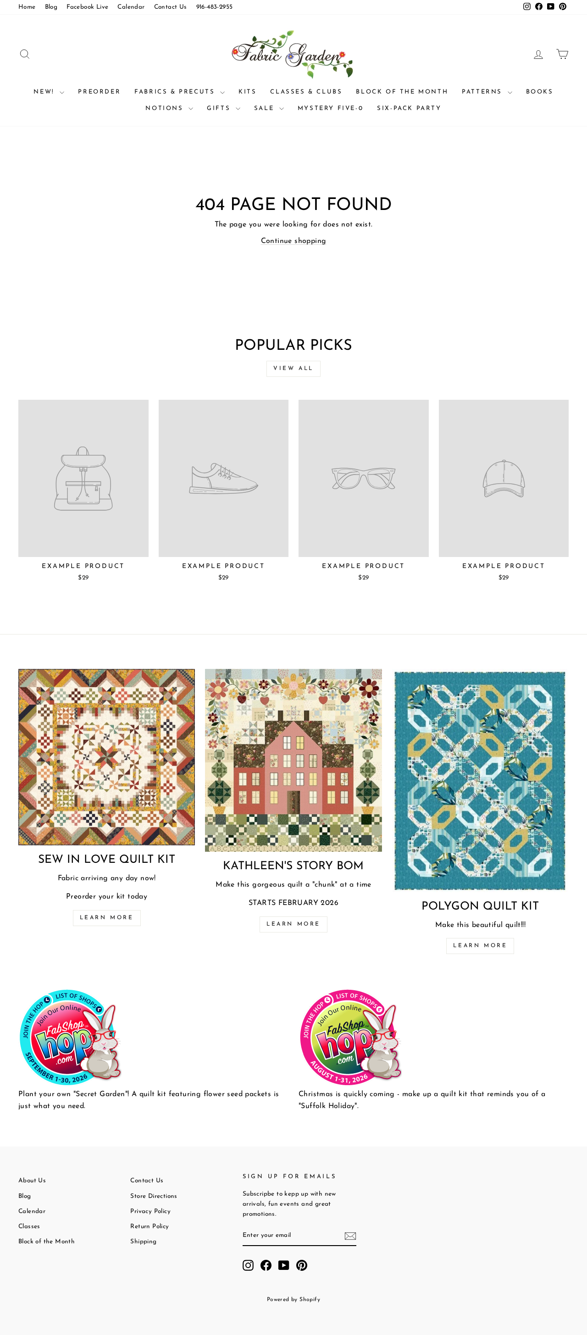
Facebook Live (87, 7)
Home (27, 7)
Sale (265, 108)
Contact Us (170, 7)
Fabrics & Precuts (176, 92)
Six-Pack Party (409, 108)
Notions (165, 108)
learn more (293, 924)
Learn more (107, 918)
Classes (29, 1227)
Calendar (130, 7)
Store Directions (153, 1196)
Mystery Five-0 (330, 108)
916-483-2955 (214, 7)
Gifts (220, 108)
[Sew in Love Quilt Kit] (106, 757)
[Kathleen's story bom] (293, 760)
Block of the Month (402, 92)
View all (293, 368)
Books (540, 92)
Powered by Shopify (293, 1299)
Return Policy (149, 1227)
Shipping (143, 1242)
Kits (247, 92)
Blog (51, 7)
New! (45, 92)
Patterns (483, 92)
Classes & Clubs (306, 92)
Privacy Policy (150, 1211)
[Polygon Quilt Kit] (480, 780)
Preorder (99, 92)
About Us (32, 1181)
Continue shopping (294, 241)
